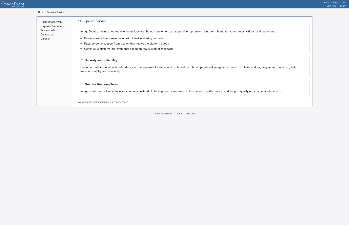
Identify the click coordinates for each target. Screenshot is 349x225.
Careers (45, 38)
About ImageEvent (51, 21)
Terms (180, 113)
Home (41, 12)
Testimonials (48, 30)
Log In (343, 6)
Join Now (331, 6)
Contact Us (47, 34)
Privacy (191, 113)
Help (344, 2)
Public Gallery (331, 2)
